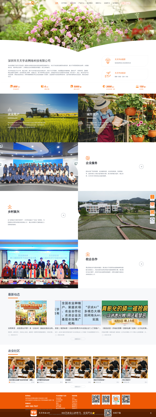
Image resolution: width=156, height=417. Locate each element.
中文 (123, 3)
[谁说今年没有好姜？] (106, 367)
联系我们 (90, 3)
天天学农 (58, 401)
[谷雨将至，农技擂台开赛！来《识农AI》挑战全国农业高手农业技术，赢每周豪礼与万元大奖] (31, 313)
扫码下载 (117, 413)
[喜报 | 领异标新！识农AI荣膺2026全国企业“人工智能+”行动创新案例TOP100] (78, 313)
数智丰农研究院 (60, 408)
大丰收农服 (59, 400)
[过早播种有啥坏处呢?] (49, 367)
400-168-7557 (31, 406)
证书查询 (115, 3)
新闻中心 (98, 3)
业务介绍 (73, 3)
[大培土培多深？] (134, 367)
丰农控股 (58, 398)
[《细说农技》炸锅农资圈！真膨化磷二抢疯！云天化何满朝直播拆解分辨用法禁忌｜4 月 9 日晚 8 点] (125, 313)
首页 (56, 3)
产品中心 (81, 3)
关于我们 (64, 3)
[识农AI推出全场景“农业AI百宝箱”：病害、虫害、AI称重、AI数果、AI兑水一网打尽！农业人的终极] (21, 367)
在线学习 (107, 3)
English (128, 3)
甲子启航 (58, 407)
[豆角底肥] (78, 367)
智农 (57, 403)
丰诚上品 (58, 405)
